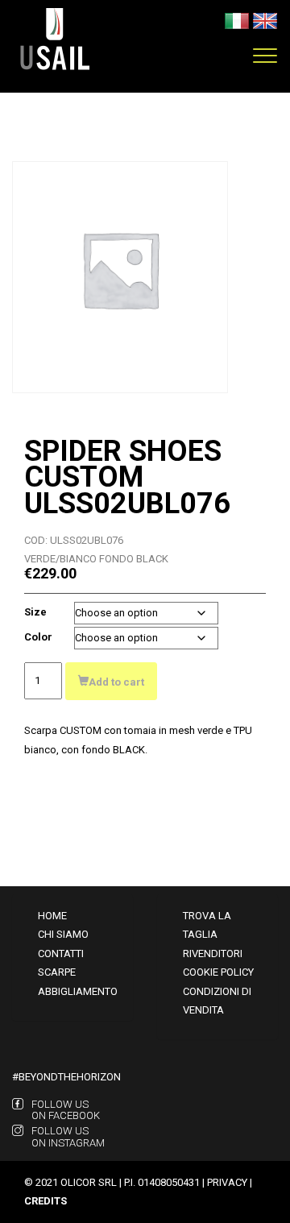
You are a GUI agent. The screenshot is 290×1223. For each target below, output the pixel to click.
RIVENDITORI (212, 953)
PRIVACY (227, 1182)
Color (38, 637)
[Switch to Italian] (237, 20)
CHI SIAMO (63, 934)
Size (35, 612)
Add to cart (116, 682)
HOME (52, 916)
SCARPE (57, 972)
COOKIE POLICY (218, 972)
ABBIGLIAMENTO (78, 991)
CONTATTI (61, 953)
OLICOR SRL (88, 1182)
